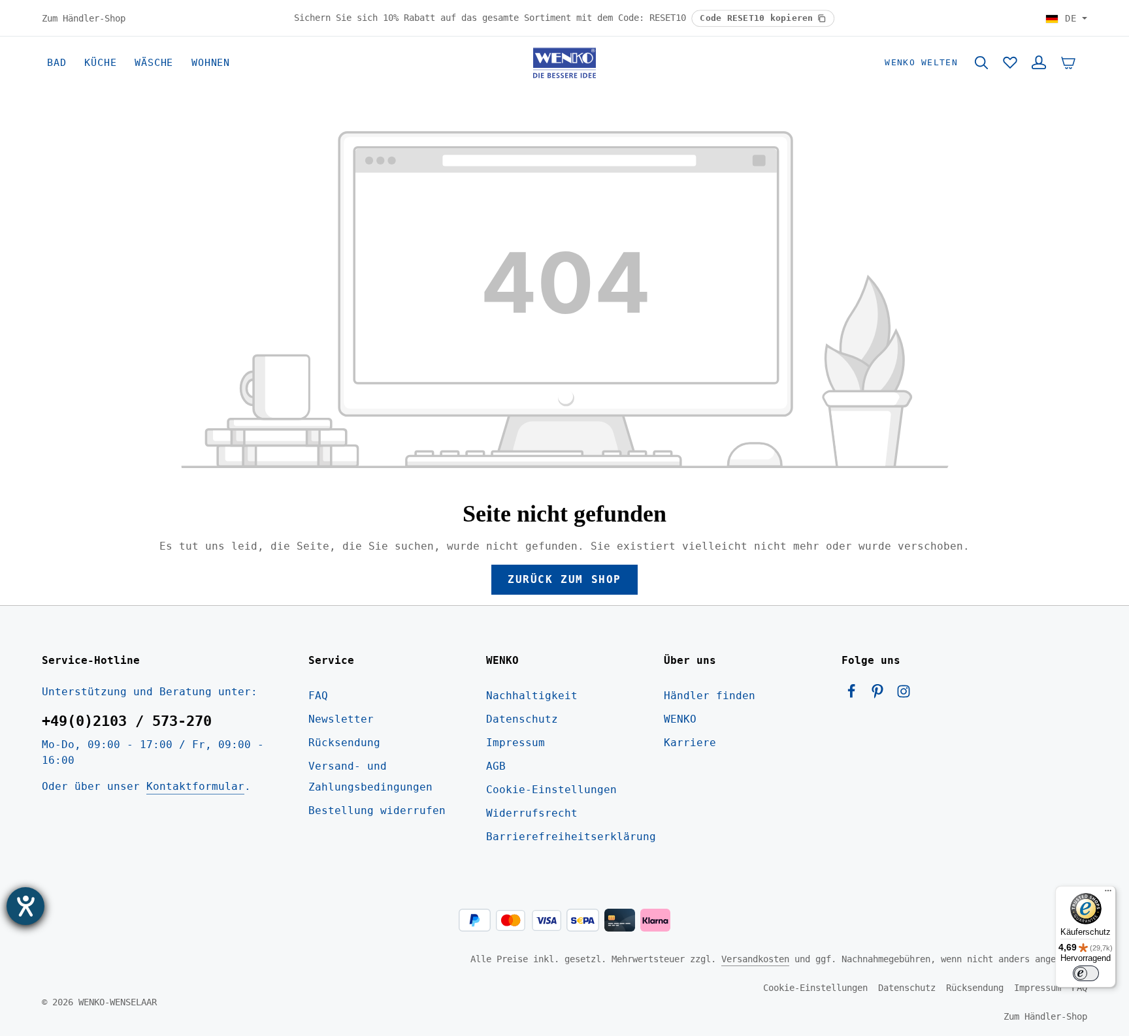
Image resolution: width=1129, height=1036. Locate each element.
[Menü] (1108, 894)
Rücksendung (344, 742)
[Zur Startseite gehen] (564, 62)
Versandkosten (755, 959)
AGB (496, 766)
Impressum (515, 742)
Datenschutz (522, 719)
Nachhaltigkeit (532, 695)
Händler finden (709, 695)
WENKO (680, 719)
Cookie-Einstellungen (551, 789)
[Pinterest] (880, 695)
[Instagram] (903, 695)
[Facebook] (854, 695)
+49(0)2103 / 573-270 (127, 721)
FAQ (318, 695)
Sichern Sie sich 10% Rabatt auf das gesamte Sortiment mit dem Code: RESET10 (492, 17)
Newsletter (341, 719)
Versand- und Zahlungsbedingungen (370, 776)
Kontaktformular (195, 786)
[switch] (1086, 973)
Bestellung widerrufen (377, 810)
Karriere (690, 742)
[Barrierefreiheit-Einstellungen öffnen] (25, 906)
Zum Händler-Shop (83, 17)
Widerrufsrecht (532, 813)
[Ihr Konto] (1039, 63)
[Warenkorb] (1068, 63)
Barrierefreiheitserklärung (571, 836)
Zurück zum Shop (564, 579)
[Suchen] (981, 63)
